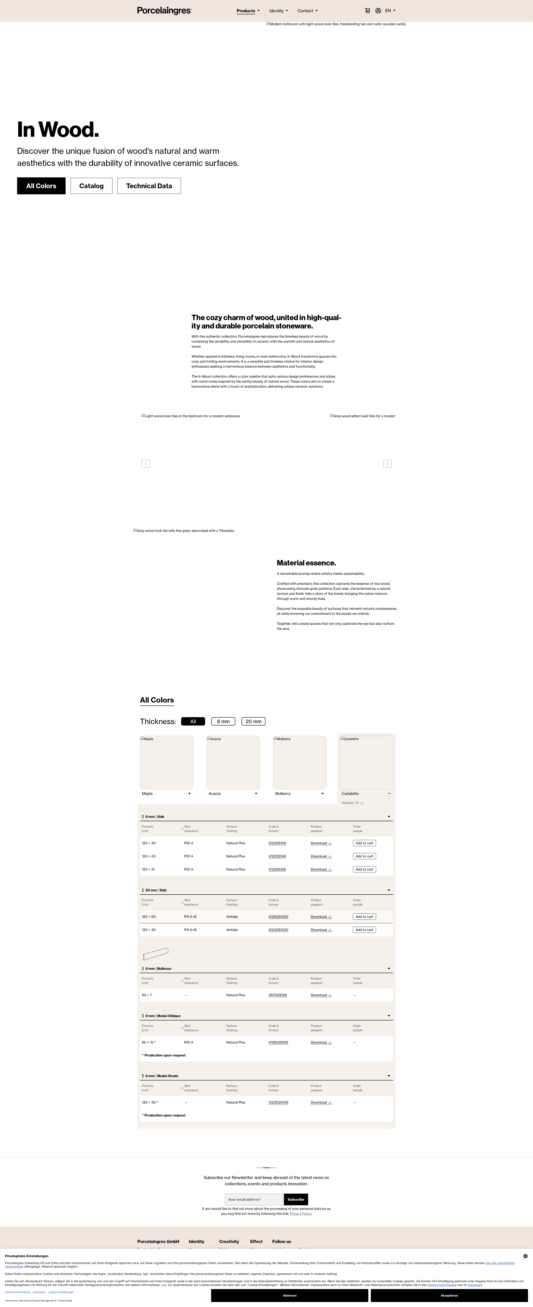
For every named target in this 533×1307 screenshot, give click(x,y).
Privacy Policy (300, 1214)
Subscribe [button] (296, 1199)
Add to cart (364, 843)
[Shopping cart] (367, 10)
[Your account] (378, 10)
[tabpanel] (266, 923)
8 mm (223, 721)
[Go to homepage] (164, 10)
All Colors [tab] (157, 699)
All (193, 721)
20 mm (254, 721)
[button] (41, 185)
